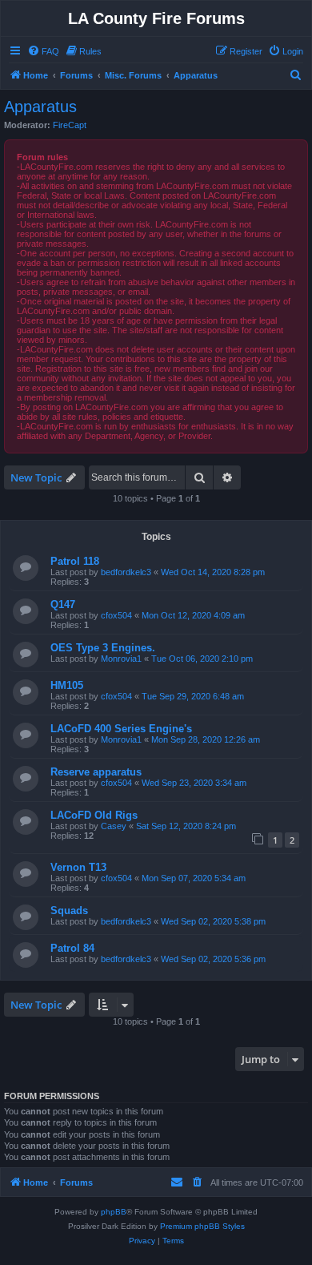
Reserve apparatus (96, 772)
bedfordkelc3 (126, 572)
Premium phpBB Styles (202, 1226)
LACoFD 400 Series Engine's (121, 729)
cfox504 (116, 615)
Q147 (62, 604)
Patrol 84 (72, 948)
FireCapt (69, 125)
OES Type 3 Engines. (102, 648)
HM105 (66, 685)
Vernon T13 (78, 867)
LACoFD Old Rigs (94, 815)
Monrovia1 (121, 658)
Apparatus (40, 106)
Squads (69, 910)
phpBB (113, 1211)
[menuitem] (43, 51)
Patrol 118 (74, 561)
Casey (113, 826)
